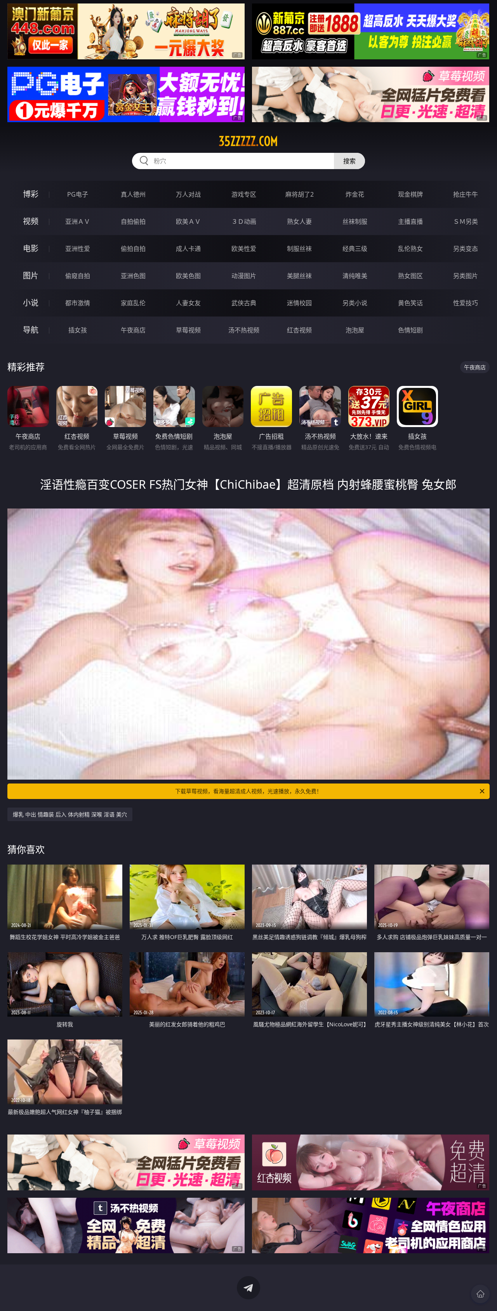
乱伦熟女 (410, 248)
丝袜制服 (354, 221)
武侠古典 (243, 303)
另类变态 (465, 248)
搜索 (349, 161)
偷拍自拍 (133, 248)
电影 (30, 248)
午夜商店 (133, 330)
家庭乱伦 (133, 303)
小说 (30, 302)
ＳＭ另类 (465, 221)
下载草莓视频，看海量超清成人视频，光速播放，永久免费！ (248, 791)
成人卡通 (188, 248)
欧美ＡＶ (188, 221)
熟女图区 (410, 276)
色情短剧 (410, 330)
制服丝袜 (299, 248)
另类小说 (354, 303)
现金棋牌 (410, 194)
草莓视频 (188, 330)
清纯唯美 (354, 276)
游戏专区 (243, 194)
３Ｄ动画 (243, 221)
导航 (30, 330)
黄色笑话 (410, 303)
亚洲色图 (133, 276)
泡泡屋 (355, 330)
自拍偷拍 (133, 221)
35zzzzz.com (248, 141)
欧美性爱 (243, 248)
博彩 (30, 194)
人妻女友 (188, 303)
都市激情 (77, 303)
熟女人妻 (299, 221)
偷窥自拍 (77, 276)
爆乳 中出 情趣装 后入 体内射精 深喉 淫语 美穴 (70, 814)
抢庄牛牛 (465, 194)
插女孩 (77, 330)
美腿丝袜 (299, 276)
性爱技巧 (465, 303)
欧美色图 (188, 276)
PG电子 (77, 194)
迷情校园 (299, 303)
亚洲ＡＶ (77, 221)
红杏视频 (299, 330)
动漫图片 (243, 276)
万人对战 (188, 194)
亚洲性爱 (77, 248)
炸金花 (355, 194)
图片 (30, 275)
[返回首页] (480, 1294)
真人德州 (133, 194)
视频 (30, 221)
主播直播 (410, 221)
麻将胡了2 (299, 194)
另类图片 (465, 276)
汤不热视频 (243, 330)
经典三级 (354, 248)
